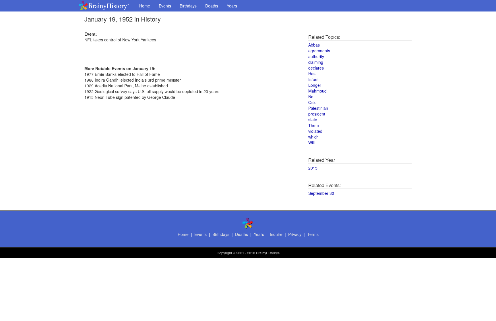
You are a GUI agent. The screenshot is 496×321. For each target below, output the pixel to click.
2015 (312, 168)
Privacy (294, 234)
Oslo (312, 102)
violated (315, 131)
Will (311, 142)
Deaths (211, 6)
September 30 (321, 193)
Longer (314, 85)
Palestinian (318, 108)
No (310, 96)
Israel (313, 79)
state (312, 119)
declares (316, 68)
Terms (313, 234)
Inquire (276, 234)
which (313, 137)
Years (232, 6)
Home (144, 6)
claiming (315, 62)
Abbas (314, 45)
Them (313, 125)
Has (311, 73)
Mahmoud (317, 91)
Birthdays (188, 6)
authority (316, 56)
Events (165, 6)
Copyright (224, 252)
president (316, 114)
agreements (319, 50)
